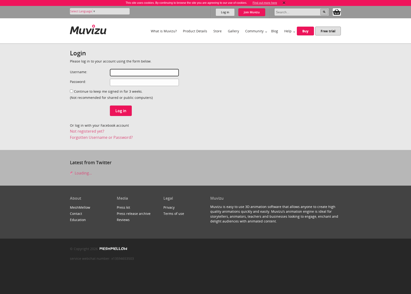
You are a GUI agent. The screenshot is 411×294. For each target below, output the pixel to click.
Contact (76, 213)
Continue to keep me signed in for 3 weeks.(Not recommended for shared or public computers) (111, 94)
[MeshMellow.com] (113, 248)
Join (252, 12)
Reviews (123, 219)
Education (78, 219)
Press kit (123, 207)
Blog (274, 31)
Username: (78, 72)
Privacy (169, 207)
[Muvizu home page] (88, 29)
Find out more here (265, 3)
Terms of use (173, 213)
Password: (78, 81)
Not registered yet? (87, 131)
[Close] (284, 3)
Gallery (233, 31)
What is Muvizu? (164, 31)
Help (288, 31)
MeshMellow (80, 207)
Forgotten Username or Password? (101, 137)
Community (254, 31)
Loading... (83, 173)
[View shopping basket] (337, 11)
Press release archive (134, 213)
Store (217, 31)
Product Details (195, 31)
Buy (305, 31)
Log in (225, 12)
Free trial (328, 31)
